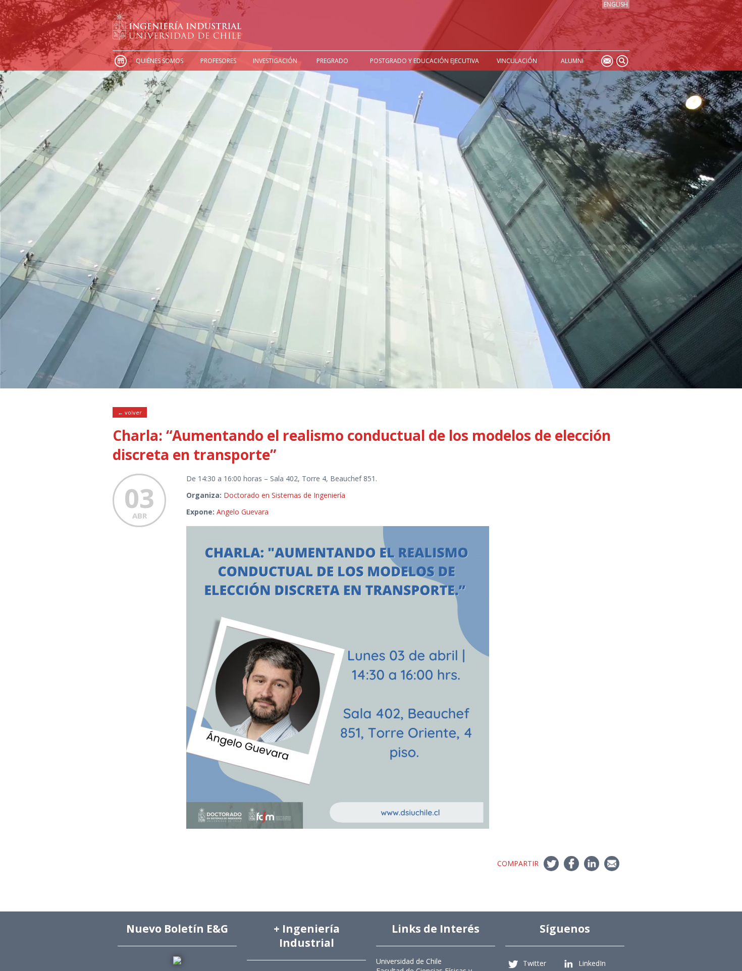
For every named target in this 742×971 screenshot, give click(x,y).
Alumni (572, 60)
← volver (130, 412)
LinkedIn (592, 963)
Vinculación (517, 60)
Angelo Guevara (243, 512)
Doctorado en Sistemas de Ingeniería (284, 495)
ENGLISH (616, 4)
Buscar (621, 61)
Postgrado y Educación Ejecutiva (424, 60)
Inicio (120, 61)
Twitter (534, 963)
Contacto (606, 61)
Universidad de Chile (409, 961)
